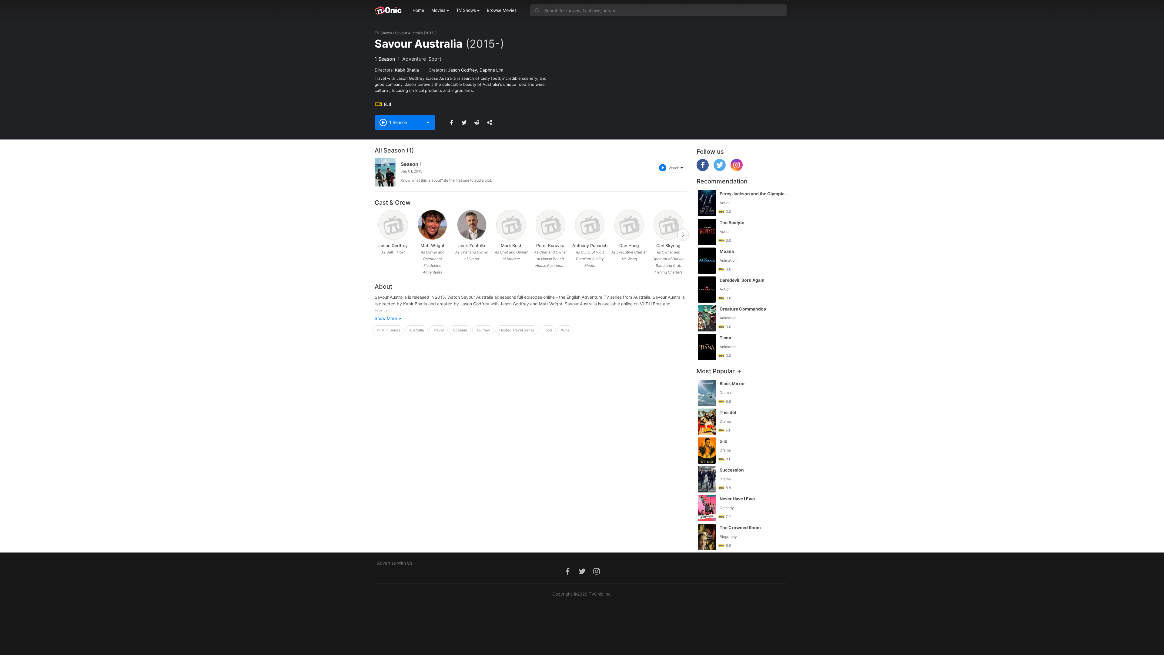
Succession (732, 469)
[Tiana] (707, 347)
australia (416, 330)
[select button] (428, 122)
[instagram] (737, 169)
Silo (724, 441)
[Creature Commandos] (707, 318)
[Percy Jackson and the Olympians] (707, 203)
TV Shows (466, 10)
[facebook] (703, 169)
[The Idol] (707, 421)
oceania (460, 330)
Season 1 (411, 164)
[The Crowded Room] (707, 537)
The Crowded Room (740, 527)
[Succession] (707, 479)
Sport (434, 59)
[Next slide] (682, 234)
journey (483, 330)
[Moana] (707, 260)
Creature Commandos (743, 308)
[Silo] (707, 450)
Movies (438, 10)
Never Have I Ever (737, 498)
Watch (674, 168)
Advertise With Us (394, 563)
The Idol (728, 412)
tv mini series (388, 330)
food (548, 330)
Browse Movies (502, 10)
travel (438, 330)
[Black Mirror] (707, 393)
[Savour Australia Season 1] (385, 172)
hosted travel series (516, 330)
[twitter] (720, 169)
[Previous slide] (378, 234)
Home (418, 10)
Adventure (414, 59)
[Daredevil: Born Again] (707, 289)
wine (565, 330)
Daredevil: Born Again (742, 280)
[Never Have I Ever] (707, 508)
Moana (727, 251)
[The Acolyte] (707, 232)
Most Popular (716, 371)
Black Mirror (732, 383)
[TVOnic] (388, 10)
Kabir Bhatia (407, 69)
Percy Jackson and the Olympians (754, 193)
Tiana (725, 337)
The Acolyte (732, 222)
